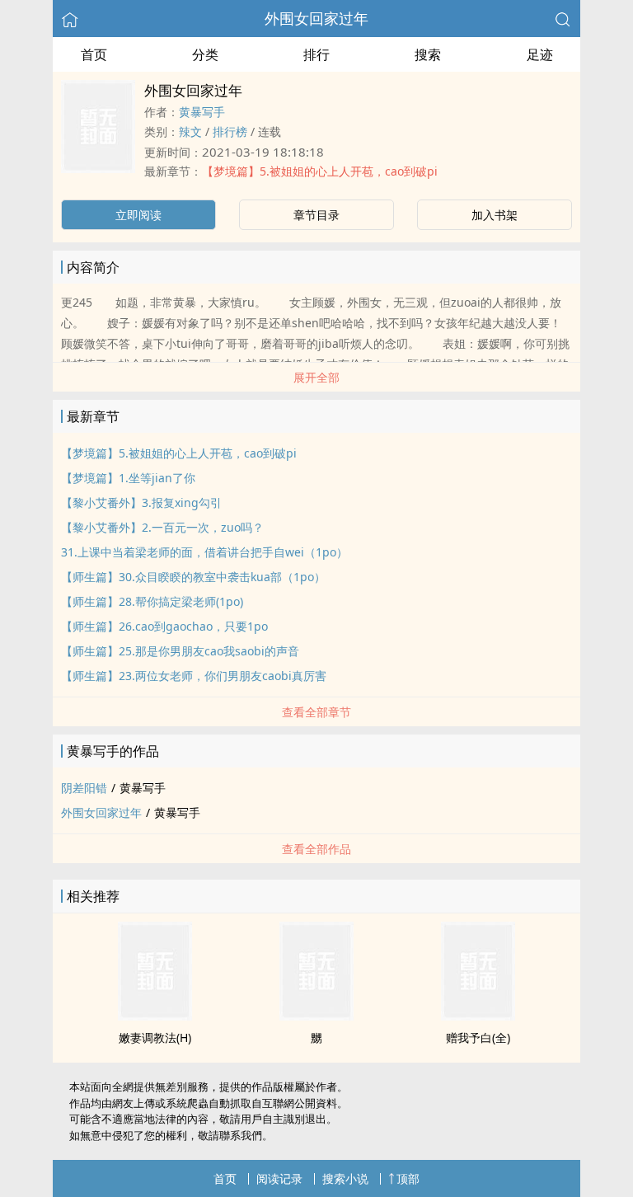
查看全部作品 (316, 849)
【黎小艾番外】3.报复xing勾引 (141, 502)
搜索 (428, 54)
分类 (205, 54)
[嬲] (316, 1016)
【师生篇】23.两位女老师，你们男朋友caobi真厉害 (193, 675)
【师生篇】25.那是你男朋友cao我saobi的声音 (180, 651)
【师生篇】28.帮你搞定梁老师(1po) (152, 601)
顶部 (408, 1178)
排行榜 (230, 131)
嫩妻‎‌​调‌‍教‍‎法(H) (155, 1037)
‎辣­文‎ (190, 131)
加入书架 (494, 215)
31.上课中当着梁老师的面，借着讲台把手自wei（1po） (204, 552)
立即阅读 (138, 215)
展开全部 (316, 377)
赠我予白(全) (478, 1037)
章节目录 (316, 215)
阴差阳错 (84, 788)
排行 (316, 54)
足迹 (540, 54)
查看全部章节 (316, 712)
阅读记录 (279, 1178)
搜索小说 (345, 1178)
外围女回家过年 (316, 18)
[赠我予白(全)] (478, 1016)
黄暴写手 (202, 112)
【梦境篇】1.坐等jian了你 (128, 478)
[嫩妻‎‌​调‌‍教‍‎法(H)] (155, 1016)
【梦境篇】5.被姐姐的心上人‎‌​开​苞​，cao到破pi (320, 171)
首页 (94, 54)
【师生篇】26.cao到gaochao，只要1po (164, 626)
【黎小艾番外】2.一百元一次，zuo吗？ (162, 527)
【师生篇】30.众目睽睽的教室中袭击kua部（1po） (193, 576)
